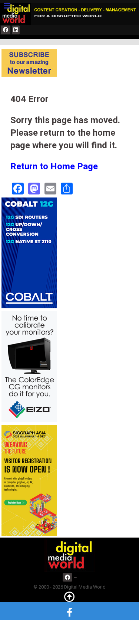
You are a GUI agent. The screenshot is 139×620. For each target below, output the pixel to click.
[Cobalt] (29, 253)
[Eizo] (29, 366)
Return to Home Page (54, 166)
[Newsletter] (29, 63)
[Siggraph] (29, 480)
